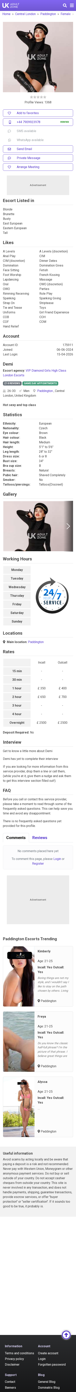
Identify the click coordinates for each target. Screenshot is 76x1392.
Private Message (28, 158)
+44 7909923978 (28, 122)
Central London (25, 14)
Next (68, 526)
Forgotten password (52, 1364)
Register (38, 863)
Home (6, 14)
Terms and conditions (19, 1353)
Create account (48, 1353)
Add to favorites (28, 113)
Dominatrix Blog (49, 1387)
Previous (8, 526)
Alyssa (42, 1082)
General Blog (46, 1382)
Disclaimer (12, 1364)
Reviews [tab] (39, 837)
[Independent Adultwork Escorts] (10, 5)
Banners (10, 1387)
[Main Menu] (72, 5)
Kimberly (44, 951)
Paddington (48, 14)
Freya (42, 1016)
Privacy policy (14, 1359)
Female (66, 14)
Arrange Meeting (28, 167)
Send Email (24, 149)
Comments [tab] (16, 837)
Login (57, 859)
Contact (10, 1382)
